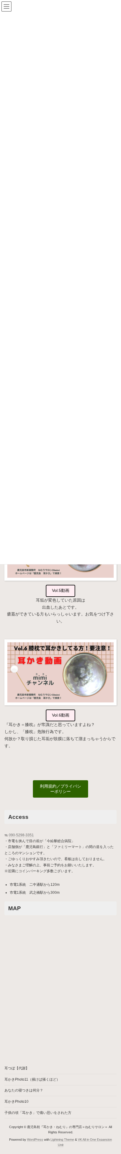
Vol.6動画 (60, 715)
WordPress (35, 1139)
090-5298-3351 (21, 835)
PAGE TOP (112, 1113)
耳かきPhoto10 (16, 1101)
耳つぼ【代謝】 (16, 1068)
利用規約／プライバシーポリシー (60, 789)
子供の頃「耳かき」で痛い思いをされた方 (37, 1113)
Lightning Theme (62, 1139)
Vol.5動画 (60, 590)
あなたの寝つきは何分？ (23, 1091)
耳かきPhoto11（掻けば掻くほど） (32, 1079)
